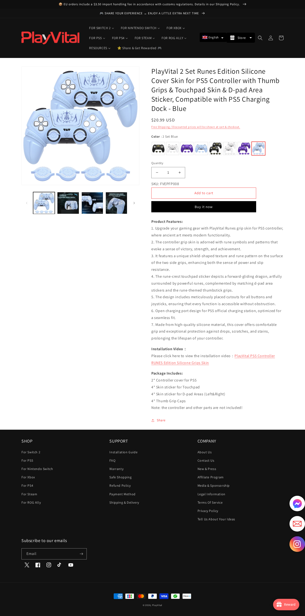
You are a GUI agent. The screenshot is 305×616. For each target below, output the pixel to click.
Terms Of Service (210, 502)
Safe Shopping (120, 477)
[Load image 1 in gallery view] (44, 203)
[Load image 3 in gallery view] (92, 203)
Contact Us (206, 460)
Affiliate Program (211, 477)
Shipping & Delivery (124, 502)
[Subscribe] (81, 553)
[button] (213, 37)
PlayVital (157, 605)
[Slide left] (26, 203)
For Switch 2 (30, 452)
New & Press (207, 469)
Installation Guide (123, 452)
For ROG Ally (31, 502)
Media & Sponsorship (214, 485)
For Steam (29, 494)
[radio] (158, 148)
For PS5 (27, 460)
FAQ (112, 460)
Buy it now (204, 206)
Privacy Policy (208, 511)
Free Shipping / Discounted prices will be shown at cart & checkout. (195, 127)
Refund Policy (120, 485)
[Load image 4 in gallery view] (116, 203)
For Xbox (28, 477)
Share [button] (161, 420)
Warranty (116, 469)
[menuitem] (101, 28)
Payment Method (122, 494)
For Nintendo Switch (37, 469)
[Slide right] (134, 203)
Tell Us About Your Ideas (216, 519)
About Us (205, 452)
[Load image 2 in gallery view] (68, 203)
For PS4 (27, 485)
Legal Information (211, 494)
